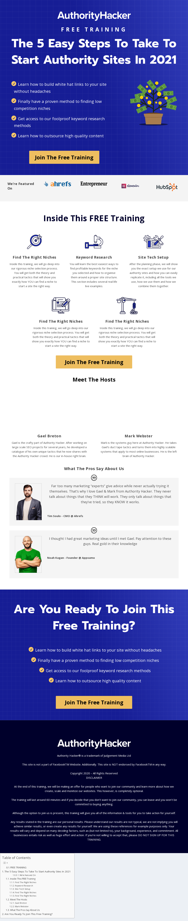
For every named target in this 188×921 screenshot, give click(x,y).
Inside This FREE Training (22, 878)
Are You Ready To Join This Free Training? (29, 914)
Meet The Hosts (18, 899)
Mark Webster (22, 906)
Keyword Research (24, 885)
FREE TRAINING (18, 867)
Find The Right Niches (25, 882)
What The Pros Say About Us (24, 910)
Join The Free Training (64, 157)
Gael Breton (21, 902)
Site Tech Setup (22, 889)
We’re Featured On (28, 875)
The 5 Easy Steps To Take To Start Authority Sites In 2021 (38, 871)
